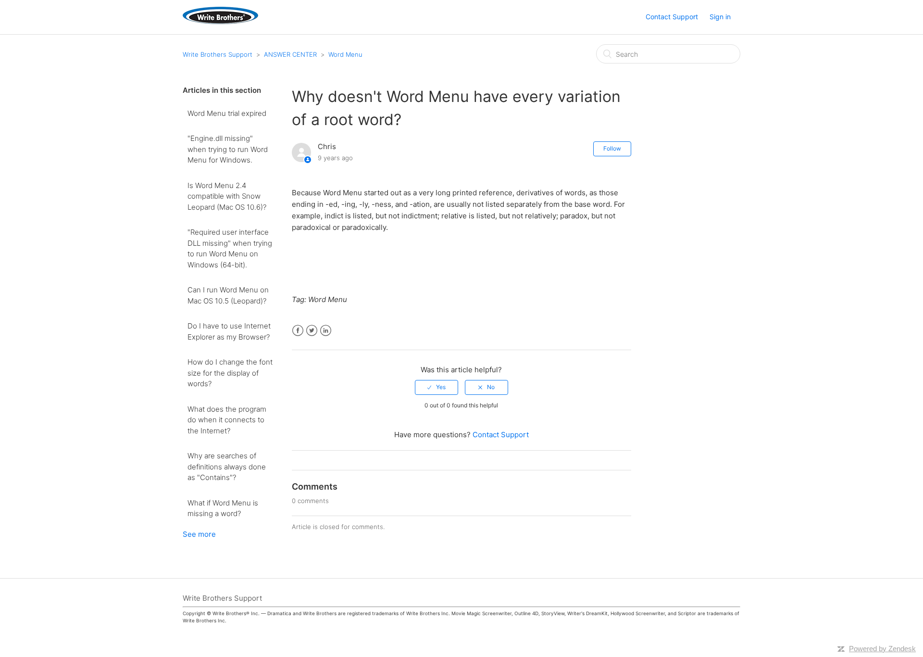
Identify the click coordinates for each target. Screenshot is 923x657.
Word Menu (345, 54)
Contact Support (672, 17)
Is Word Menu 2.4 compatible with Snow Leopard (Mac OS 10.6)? (226, 196)
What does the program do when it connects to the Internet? (226, 419)
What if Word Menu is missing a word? (222, 508)
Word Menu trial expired (226, 113)
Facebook (298, 331)
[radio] (436, 387)
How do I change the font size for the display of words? (230, 372)
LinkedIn (326, 331)
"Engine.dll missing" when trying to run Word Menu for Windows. (227, 149)
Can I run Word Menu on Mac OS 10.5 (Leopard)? (228, 295)
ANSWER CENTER (290, 54)
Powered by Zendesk (882, 648)
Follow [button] (612, 148)
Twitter (312, 331)
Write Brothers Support (217, 54)
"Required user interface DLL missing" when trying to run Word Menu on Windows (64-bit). (229, 248)
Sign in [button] (720, 17)
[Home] (220, 21)
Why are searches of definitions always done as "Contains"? (226, 466)
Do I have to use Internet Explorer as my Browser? (229, 331)
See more (199, 534)
